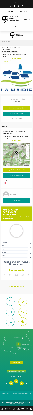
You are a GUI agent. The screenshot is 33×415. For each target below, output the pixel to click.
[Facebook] (14, 6)
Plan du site (29, 393)
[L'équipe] (22, 312)
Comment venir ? (16, 376)
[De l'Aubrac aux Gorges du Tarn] (10, 19)
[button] (20, 2)
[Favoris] (24, 2)
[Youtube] (22, 6)
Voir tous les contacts (16, 118)
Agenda (16, 2)
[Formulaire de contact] (10, 322)
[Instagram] (10, 6)
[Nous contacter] (10, 302)
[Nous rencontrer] (22, 302)
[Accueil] (10, 312)
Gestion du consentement (19, 393)
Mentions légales (5, 393)
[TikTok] (18, 6)
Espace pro (16, 398)
